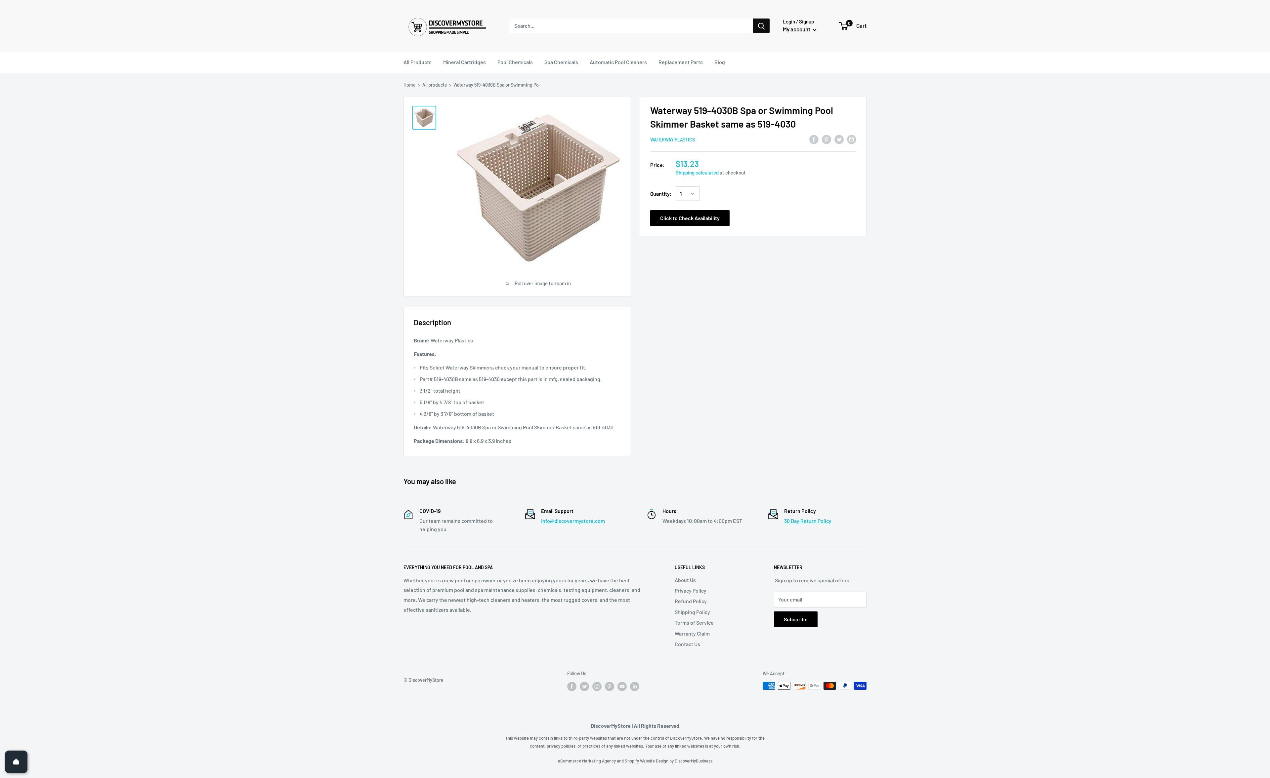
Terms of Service (694, 622)
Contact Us (687, 644)
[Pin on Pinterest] (826, 139)
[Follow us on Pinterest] (609, 686)
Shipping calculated (697, 172)
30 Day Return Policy (807, 521)
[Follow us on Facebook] (571, 686)
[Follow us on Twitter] (584, 686)
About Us (685, 580)
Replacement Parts (680, 62)
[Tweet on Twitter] (839, 139)
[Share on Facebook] (814, 139)
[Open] (16, 762)
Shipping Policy (692, 612)
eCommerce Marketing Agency (587, 760)
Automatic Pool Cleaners (618, 62)
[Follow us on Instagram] (597, 686)
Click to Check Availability (690, 218)
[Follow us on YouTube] (622, 686)
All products (434, 85)
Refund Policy (691, 601)
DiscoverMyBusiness (693, 760)
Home (409, 85)
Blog (719, 62)
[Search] (761, 26)
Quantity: (661, 193)
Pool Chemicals (515, 62)
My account (797, 29)
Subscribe (796, 619)
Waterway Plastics (672, 139)
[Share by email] (851, 139)
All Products (417, 62)
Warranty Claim (692, 633)
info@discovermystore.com (573, 521)
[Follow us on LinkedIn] (634, 686)
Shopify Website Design (647, 760)
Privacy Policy (690, 590)
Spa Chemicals (561, 62)
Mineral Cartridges (464, 62)
